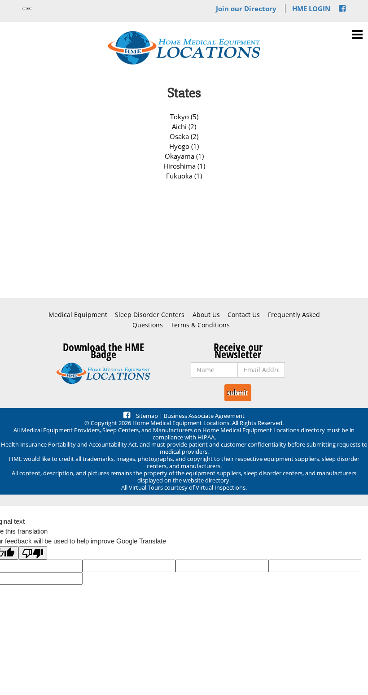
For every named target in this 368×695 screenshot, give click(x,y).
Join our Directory (246, 8)
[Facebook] (342, 8)
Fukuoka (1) (184, 175)
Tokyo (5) (184, 116)
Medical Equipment (77, 315)
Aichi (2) (184, 126)
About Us (206, 315)
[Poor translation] (32, 553)
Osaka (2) (184, 136)
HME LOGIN (311, 8)
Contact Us (244, 315)
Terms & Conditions (200, 325)
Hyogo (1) (184, 146)
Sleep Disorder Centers (149, 315)
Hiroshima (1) (184, 165)
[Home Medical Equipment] (103, 373)
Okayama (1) (184, 156)
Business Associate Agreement (204, 416)
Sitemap (147, 416)
